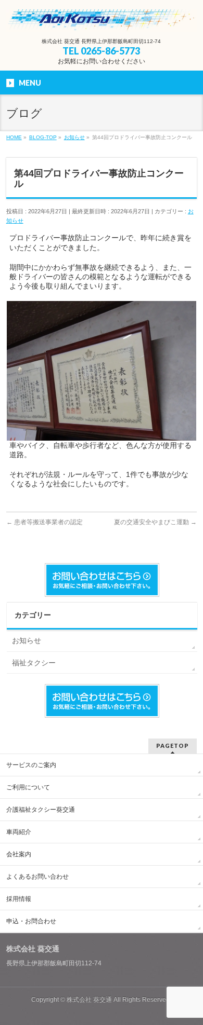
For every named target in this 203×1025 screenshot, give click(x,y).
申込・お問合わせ (31, 921)
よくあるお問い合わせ (37, 876)
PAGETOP (172, 745)
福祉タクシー (34, 663)
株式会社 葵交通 (89, 999)
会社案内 (18, 854)
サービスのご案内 (31, 765)
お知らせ (26, 640)
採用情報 (18, 899)
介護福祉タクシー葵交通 (40, 809)
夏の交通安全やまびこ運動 (155, 522)
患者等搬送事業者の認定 (44, 522)
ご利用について (28, 787)
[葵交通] (101, 20)
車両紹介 (18, 832)
